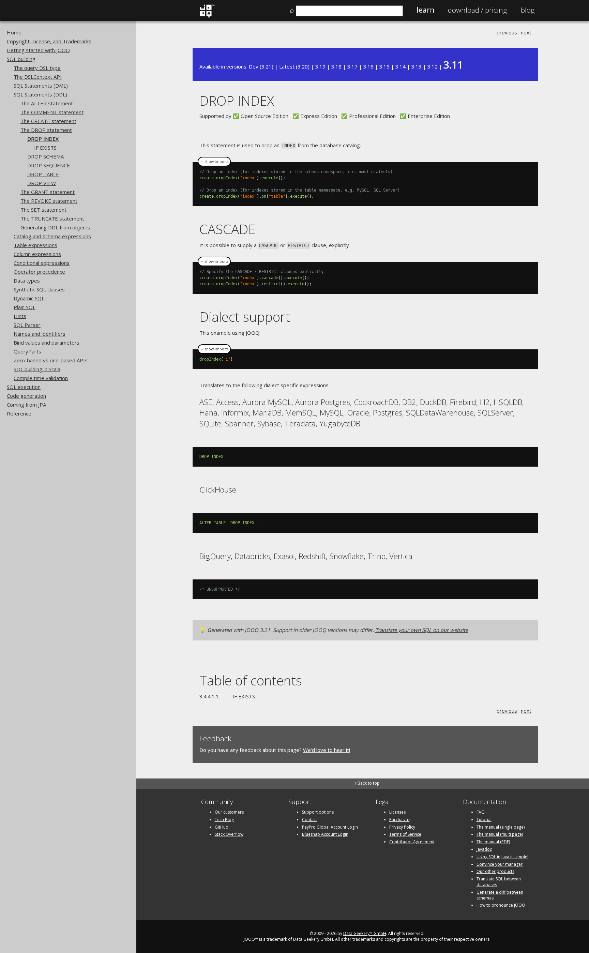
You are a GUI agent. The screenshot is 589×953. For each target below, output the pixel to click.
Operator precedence (39, 271)
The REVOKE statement (48, 200)
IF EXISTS (45, 147)
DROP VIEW (41, 183)
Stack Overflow (229, 834)
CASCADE (227, 229)
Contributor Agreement (412, 842)
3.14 (400, 66)
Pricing (477, 10)
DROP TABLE (43, 174)
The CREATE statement (48, 121)
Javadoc (484, 849)
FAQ (481, 812)
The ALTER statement (46, 103)
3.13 (416, 66)
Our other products (495, 871)
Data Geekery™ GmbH (364, 933)
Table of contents (250, 680)
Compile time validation (41, 378)
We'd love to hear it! (326, 749)
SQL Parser (27, 324)
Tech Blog (224, 819)
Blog (528, 10)
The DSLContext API (38, 76)
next (526, 32)
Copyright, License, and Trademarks (49, 41)
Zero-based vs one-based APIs (51, 360)
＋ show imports (214, 161)
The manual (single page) (501, 827)
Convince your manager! (500, 864)
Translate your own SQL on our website (421, 629)
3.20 (303, 66)
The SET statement (43, 209)
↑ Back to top (367, 783)
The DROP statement (46, 129)
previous (507, 32)
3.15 (384, 66)
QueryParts (27, 351)
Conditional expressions (42, 262)
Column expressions (37, 254)
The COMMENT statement (52, 112)
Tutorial (484, 819)
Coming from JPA (26, 404)
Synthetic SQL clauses (39, 289)
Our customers (229, 812)
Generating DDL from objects (55, 227)
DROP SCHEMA (45, 156)
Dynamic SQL (29, 298)
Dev (253, 66)
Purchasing (399, 819)
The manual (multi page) (500, 834)
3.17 (352, 66)
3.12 (432, 66)
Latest (286, 66)
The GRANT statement (47, 191)
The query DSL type (37, 67)
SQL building (21, 59)
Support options (318, 812)
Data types (27, 280)
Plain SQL (24, 307)
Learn (425, 10)
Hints (20, 316)
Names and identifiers (39, 333)
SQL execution (24, 386)
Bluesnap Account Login (325, 834)
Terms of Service (405, 834)
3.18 (336, 66)
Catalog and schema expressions (52, 236)
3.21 (266, 66)
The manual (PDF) (493, 842)
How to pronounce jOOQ (501, 905)
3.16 (368, 66)
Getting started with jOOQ (38, 50)
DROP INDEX (43, 138)
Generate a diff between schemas (500, 895)
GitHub (221, 827)
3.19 (320, 66)
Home (14, 32)
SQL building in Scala (37, 369)
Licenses (397, 812)
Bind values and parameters (46, 342)
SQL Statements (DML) (41, 85)
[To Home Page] (207, 16)
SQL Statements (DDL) (40, 94)
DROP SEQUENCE (48, 165)
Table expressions (35, 245)
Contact (309, 819)
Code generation (26, 395)
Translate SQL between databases (499, 882)
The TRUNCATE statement (52, 218)
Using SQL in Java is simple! (502, 857)
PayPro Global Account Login (330, 827)
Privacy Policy (402, 827)
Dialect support (244, 316)
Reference (19, 413)
